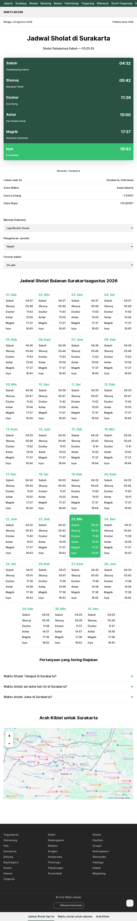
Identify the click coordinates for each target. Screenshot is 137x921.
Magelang (99, 873)
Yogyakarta (11, 834)
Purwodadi (55, 873)
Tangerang (87, 3)
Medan (33, 3)
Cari (131, 12)
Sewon (8, 873)
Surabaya (21, 3)
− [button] (9, 743)
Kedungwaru (101, 851)
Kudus (8, 868)
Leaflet (110, 798)
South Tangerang (121, 3)
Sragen (52, 851)
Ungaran (9, 879)
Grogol (97, 845)
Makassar (103, 3)
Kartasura (10, 851)
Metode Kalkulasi (15, 220)
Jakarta (8, 3)
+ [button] (9, 735)
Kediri (51, 834)
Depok (97, 868)
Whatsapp (80, 810)
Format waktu (12, 257)
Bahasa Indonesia (71, 905)
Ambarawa (55, 856)
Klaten (97, 834)
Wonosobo (99, 856)
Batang (8, 856)
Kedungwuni (56, 840)
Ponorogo (54, 862)
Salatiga (98, 862)
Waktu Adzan (13, 12)
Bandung (45, 3)
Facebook (56, 810)
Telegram (72, 810)
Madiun (53, 845)
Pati (6, 845)
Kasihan (98, 840)
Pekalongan (55, 868)
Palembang (71, 3)
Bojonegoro (11, 862)
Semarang (10, 840)
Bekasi (58, 3)
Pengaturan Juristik (16, 238)
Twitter (64, 810)
